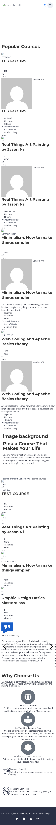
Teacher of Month (10, 478)
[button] (50, 5)
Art (2, 140)
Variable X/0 (24, 478)
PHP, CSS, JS (7, 335)
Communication (8, 233)
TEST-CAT (6, 57)
